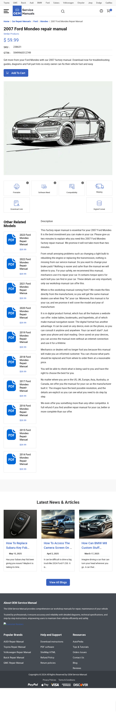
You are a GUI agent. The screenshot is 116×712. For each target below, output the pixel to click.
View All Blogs (58, 582)
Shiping (99, 192)
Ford (48, 2)
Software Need (44, 192)
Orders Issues (80, 652)
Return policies (48, 662)
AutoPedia (78, 641)
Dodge (99, 2)
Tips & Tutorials (81, 646)
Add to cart (18, 73)
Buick (23, 2)
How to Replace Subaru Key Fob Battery (16, 547)
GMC (15, 2)
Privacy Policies (49, 679)
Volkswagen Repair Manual (17, 652)
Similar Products (11, 33)
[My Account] (101, 11)
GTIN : (7, 52)
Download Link (17, 209)
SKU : (7, 47)
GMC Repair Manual (14, 662)
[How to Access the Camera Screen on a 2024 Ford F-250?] (58, 524)
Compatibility (71, 192)
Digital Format (99, 209)
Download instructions (51, 641)
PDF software (47, 646)
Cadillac (109, 2)
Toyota (6, 2)
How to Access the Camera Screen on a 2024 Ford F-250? (58, 547)
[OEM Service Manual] (24, 11)
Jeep (90, 2)
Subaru (56, 2)
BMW (39, 2)
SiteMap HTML (48, 652)
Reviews (77, 668)
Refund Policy (47, 657)
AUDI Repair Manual (14, 641)
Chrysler (80, 2)
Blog (75, 662)
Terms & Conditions (66, 679)
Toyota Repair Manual (15, 646)
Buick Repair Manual (14, 657)
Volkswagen (68, 2)
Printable (16, 192)
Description (47, 221)
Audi (32, 2)
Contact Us (78, 657)
